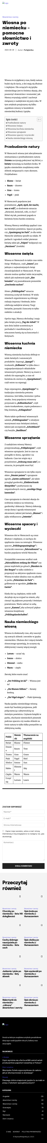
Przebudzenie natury (16, 123)
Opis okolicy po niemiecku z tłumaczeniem (31, 942)
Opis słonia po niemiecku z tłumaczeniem (31, 1002)
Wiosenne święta (14, 126)
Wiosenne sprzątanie (16, 132)
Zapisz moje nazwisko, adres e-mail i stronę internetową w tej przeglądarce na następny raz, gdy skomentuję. (23, 834)
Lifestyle (5, 1057)
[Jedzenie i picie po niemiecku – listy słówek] (12, 960)
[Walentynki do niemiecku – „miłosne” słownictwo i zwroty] (12, 988)
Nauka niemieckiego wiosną (20, 138)
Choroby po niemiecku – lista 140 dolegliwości (12, 914)
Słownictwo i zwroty (10, 17)
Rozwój (5, 1077)
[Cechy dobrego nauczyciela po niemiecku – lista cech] (12, 928)
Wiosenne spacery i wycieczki (20, 135)
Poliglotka (29, 50)
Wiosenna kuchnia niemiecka (20, 129)
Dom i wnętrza (7, 1067)
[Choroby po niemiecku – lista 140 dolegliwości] (12, 899)
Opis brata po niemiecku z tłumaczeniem (31, 914)
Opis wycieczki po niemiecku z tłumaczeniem (33, 974)
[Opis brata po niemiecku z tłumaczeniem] (34, 899)
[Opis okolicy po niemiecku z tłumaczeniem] (34, 928)
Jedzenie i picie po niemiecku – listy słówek (11, 974)
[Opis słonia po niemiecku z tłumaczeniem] (34, 988)
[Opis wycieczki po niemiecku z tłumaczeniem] (34, 960)
